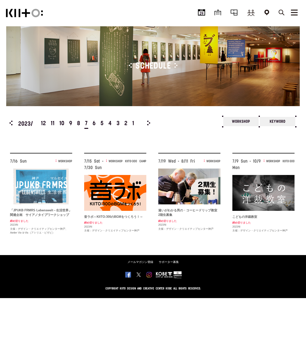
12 (43, 123)
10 (61, 123)
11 (53, 123)
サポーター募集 (169, 262)
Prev (11, 123)
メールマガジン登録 (140, 262)
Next (148, 123)
